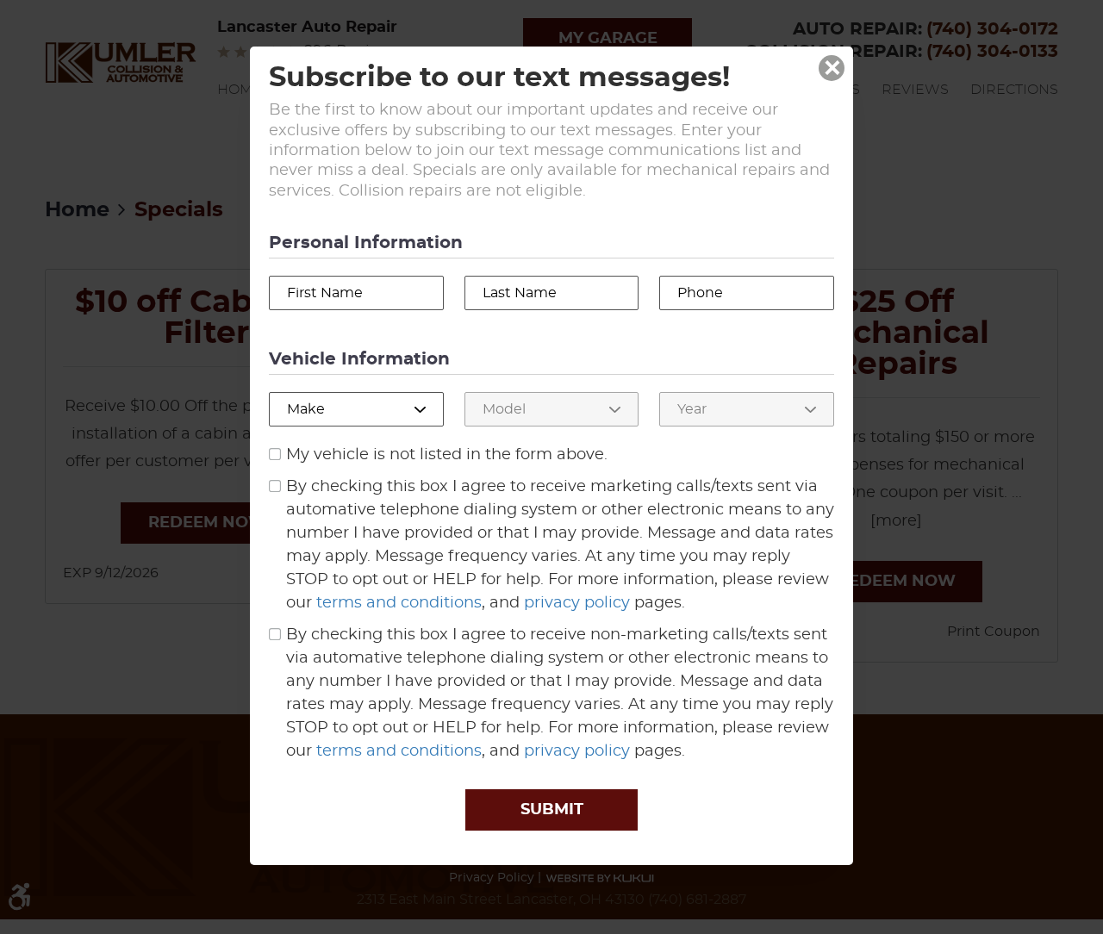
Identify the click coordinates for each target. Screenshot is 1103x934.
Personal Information (366, 243)
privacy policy (577, 603)
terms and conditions (399, 603)
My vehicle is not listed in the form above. (447, 455)
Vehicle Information (359, 359)
